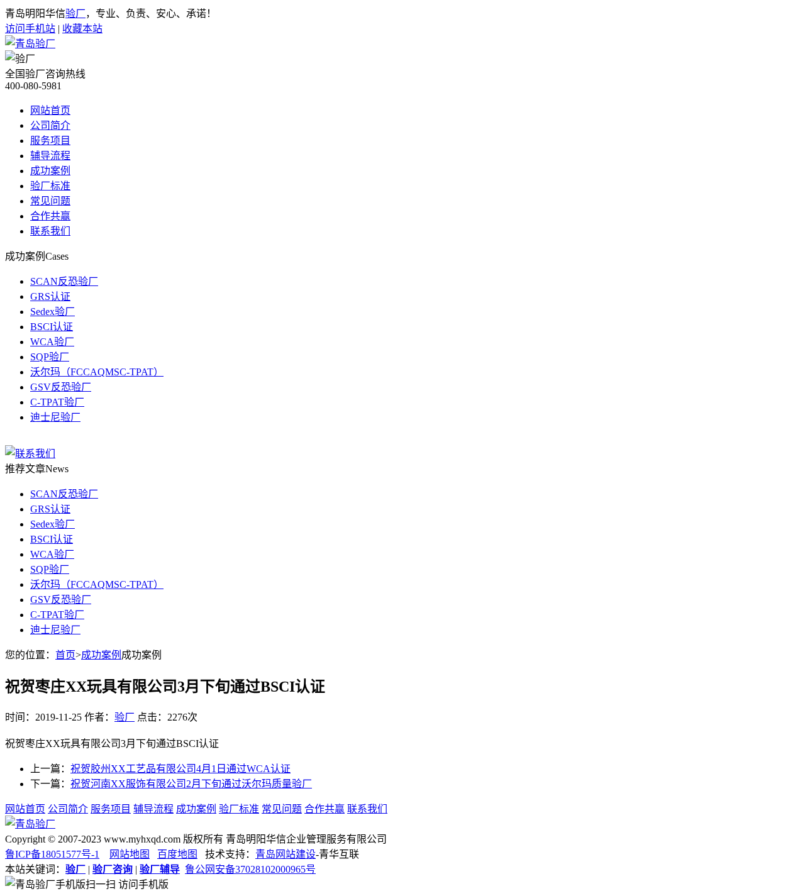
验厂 (75, 13)
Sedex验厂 (52, 311)
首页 (65, 655)
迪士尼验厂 (55, 417)
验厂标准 (50, 185)
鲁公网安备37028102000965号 (250, 869)
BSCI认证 (51, 326)
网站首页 (50, 110)
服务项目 (50, 140)
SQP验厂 (49, 356)
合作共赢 (50, 216)
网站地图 (129, 854)
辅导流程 (50, 155)
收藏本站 (82, 28)
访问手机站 (30, 28)
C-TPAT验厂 (57, 402)
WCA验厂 (52, 341)
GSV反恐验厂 (60, 387)
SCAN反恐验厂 (64, 281)
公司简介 (50, 125)
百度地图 (177, 854)
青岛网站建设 (285, 854)
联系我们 (50, 231)
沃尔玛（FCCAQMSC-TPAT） (97, 372)
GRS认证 (50, 296)
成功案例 (50, 170)
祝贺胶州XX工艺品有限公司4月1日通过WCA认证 (180, 768)
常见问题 (50, 201)
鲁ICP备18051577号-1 (52, 854)
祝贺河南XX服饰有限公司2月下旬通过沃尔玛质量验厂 (191, 783)
